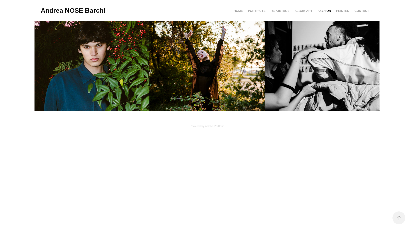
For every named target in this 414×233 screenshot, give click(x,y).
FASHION (324, 11)
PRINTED (342, 11)
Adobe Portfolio (214, 126)
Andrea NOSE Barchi (73, 10)
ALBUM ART (303, 11)
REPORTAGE (280, 11)
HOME (238, 11)
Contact (361, 11)
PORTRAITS (256, 11)
